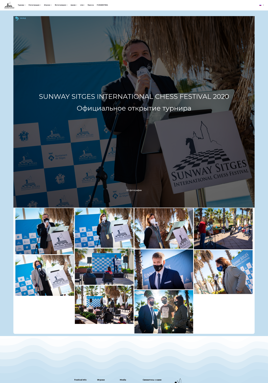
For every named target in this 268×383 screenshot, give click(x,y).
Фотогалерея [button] (60, 5)
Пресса (91, 5)
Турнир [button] (21, 5)
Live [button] (81, 5)
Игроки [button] (47, 5)
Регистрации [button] (34, 5)
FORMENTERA (102, 5)
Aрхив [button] (73, 5)
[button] (261, 5)
